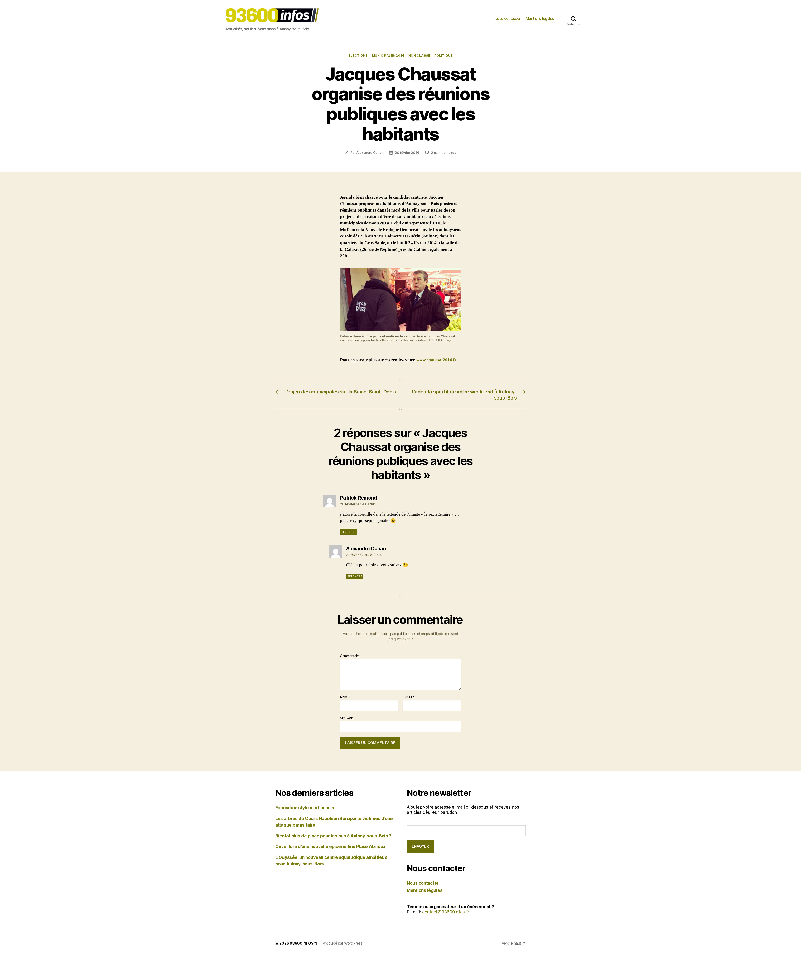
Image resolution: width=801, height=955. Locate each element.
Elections (358, 55)
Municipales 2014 (388, 55)
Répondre (348, 532)
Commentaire (350, 656)
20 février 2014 (407, 153)
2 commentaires (443, 153)
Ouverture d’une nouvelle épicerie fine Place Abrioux (330, 846)
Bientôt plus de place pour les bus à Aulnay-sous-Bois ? (333, 835)
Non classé (419, 55)
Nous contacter (508, 18)
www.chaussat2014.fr (436, 360)
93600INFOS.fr (303, 943)
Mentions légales (540, 18)
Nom (345, 697)
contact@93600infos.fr (445, 911)
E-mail (408, 697)
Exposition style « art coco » (304, 807)
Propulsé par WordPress (342, 943)
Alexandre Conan (369, 153)
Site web (346, 718)
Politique (443, 55)
